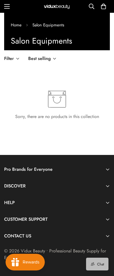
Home (16, 25)
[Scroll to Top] (104, 246)
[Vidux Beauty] (57, 6)
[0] (103, 6)
